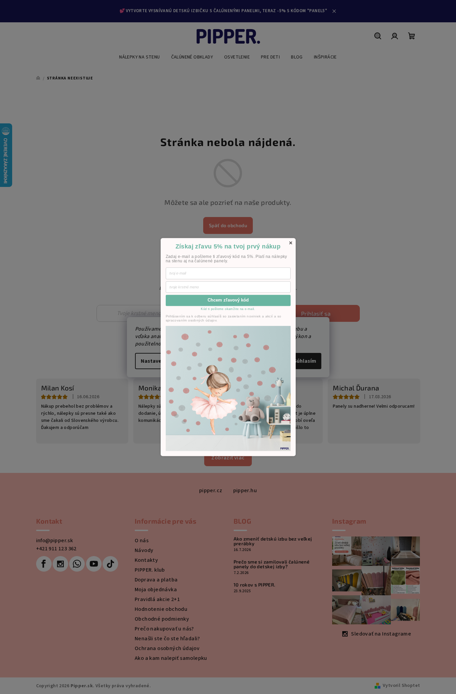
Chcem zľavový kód (228, 300)
